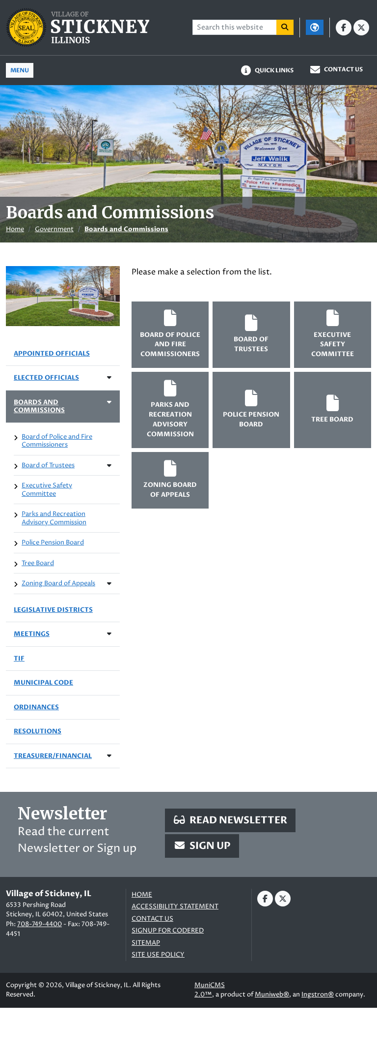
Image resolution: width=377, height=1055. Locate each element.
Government (54, 229)
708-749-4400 (39, 924)
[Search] (285, 27)
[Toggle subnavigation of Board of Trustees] (109, 465)
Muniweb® (272, 994)
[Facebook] (343, 27)
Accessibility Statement (175, 907)
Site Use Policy (158, 955)
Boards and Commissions (126, 229)
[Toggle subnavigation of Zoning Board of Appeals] (109, 583)
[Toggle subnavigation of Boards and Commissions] (109, 402)
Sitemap (146, 943)
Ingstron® (317, 994)
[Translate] (314, 27)
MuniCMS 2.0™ (209, 990)
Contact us (152, 919)
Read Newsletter (237, 820)
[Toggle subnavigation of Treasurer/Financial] (109, 755)
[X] (361, 27)
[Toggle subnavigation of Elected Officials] (109, 377)
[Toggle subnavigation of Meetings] (109, 633)
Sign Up (209, 845)
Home (15, 229)
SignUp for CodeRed (168, 931)
